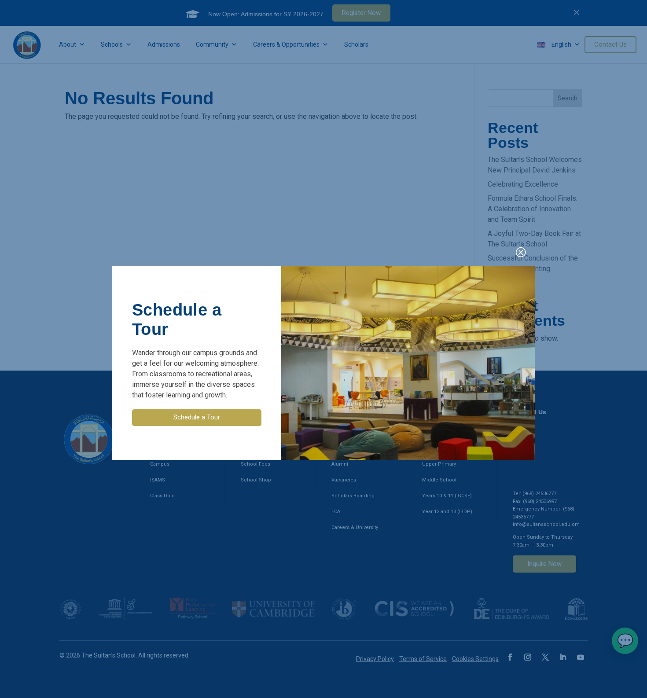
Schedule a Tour (196, 417)
